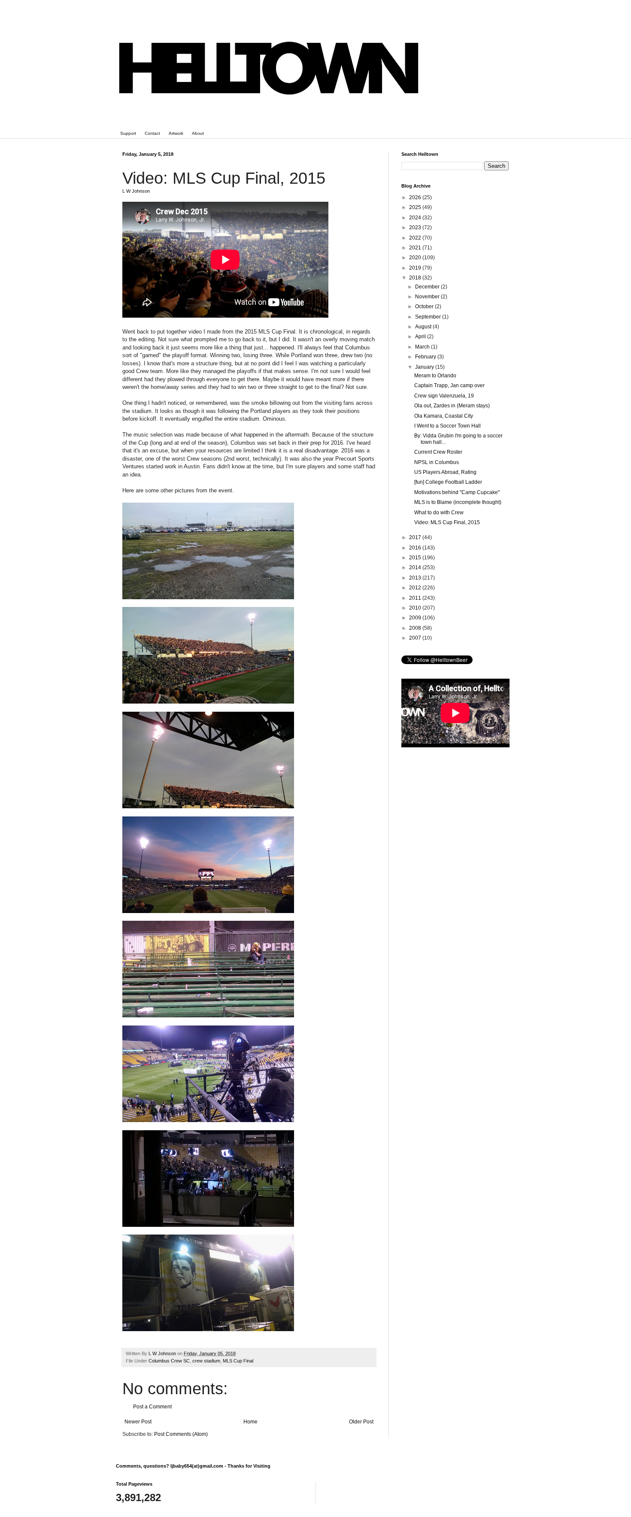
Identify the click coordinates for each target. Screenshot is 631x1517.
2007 (415, 638)
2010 (415, 608)
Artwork (176, 133)
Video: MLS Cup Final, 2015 (447, 522)
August (424, 327)
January (425, 367)
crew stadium (206, 1360)
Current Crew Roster (438, 452)
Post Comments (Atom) (181, 1434)
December (428, 287)
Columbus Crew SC (169, 1360)
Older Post (361, 1422)
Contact (152, 133)
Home (250, 1422)
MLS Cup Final (238, 1360)
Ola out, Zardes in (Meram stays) (452, 406)
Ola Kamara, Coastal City (443, 416)
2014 (415, 567)
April (421, 337)
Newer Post (138, 1422)
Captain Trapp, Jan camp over (449, 385)
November (428, 297)
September (428, 317)
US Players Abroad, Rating (445, 472)
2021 (415, 248)
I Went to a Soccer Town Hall (447, 426)
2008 (415, 628)
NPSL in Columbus (436, 462)
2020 (415, 258)
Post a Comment (152, 1407)
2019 (415, 268)
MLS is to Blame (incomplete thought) (457, 502)
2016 (415, 548)
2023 (415, 228)
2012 (415, 588)
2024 (415, 218)
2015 (415, 558)
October (425, 306)
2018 (415, 278)
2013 (415, 578)
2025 (415, 207)
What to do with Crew (439, 513)
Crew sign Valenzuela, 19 (444, 396)
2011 (415, 598)
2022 (415, 238)
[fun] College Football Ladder (448, 482)
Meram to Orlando (435, 376)
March (423, 347)
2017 (415, 537)
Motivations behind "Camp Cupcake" (457, 492)
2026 (415, 197)
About (198, 133)
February (426, 357)
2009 (415, 618)
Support (128, 133)
